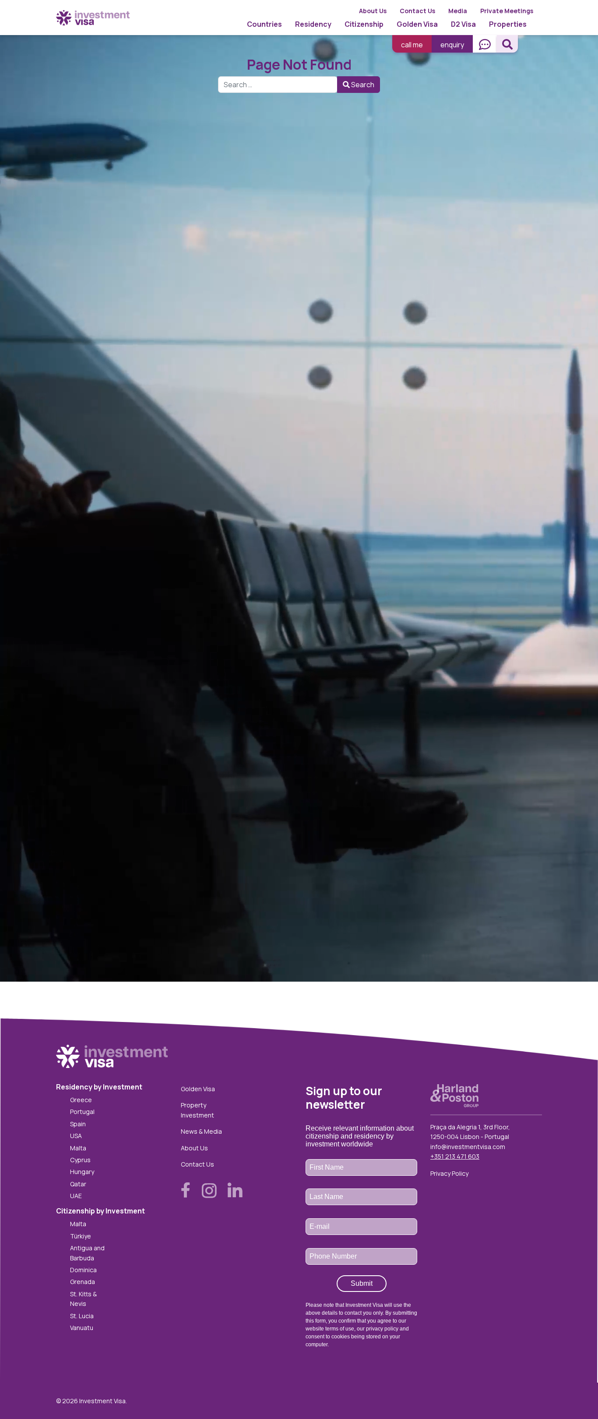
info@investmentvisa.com (467, 1146)
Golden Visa (417, 24)
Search (362, 84)
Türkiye (80, 1236)
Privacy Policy (449, 1173)
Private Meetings (506, 11)
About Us (373, 11)
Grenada (82, 1281)
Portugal (82, 1111)
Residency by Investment (99, 1087)
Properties (508, 24)
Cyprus (80, 1160)
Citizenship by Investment (100, 1211)
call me (412, 45)
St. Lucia (82, 1316)
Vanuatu (81, 1327)
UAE (76, 1196)
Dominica (83, 1270)
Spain (78, 1124)
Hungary (82, 1171)
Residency (313, 24)
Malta (78, 1148)
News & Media (201, 1131)
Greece (81, 1100)
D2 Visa (463, 24)
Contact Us (417, 11)
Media (457, 11)
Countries (264, 24)
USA (76, 1136)
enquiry (452, 45)
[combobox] (278, 84)
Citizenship (364, 24)
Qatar (78, 1184)
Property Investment (197, 1110)
